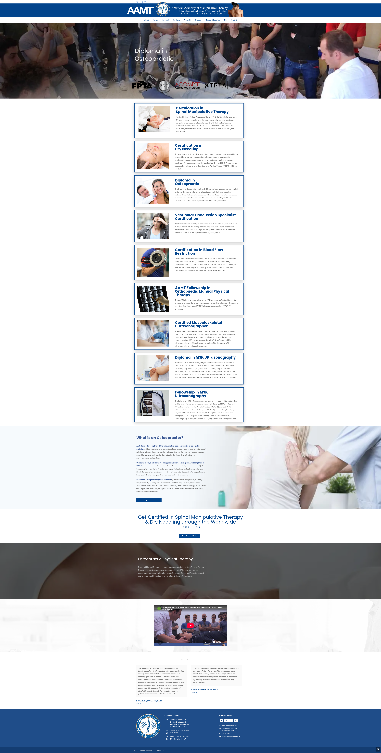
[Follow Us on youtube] (236, 720)
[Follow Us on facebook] (221, 720)
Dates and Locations (213, 20)
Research (198, 20)
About (146, 20)
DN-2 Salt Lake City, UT (178, 739)
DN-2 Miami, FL (175, 732)
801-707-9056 (226, 733)
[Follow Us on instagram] (226, 720)
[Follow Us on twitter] (230, 720)
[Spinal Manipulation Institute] (185, 11)
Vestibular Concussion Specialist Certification (205, 217)
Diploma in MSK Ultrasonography (205, 357)
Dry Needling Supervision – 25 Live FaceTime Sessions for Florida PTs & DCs (179, 724)
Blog (225, 20)
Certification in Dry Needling (189, 147)
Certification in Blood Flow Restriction (199, 251)
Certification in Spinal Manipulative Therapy (202, 110)
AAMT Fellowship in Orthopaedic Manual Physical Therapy (202, 291)
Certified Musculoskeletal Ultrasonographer (198, 324)
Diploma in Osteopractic (161, 20)
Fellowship (187, 20)
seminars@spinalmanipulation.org (231, 736)
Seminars (176, 20)
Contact (234, 20)
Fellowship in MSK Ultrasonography (191, 394)
